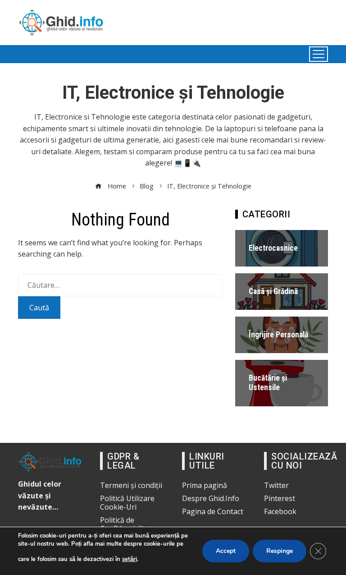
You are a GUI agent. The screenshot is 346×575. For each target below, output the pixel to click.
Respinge (279, 551)
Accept (226, 551)
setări (129, 559)
